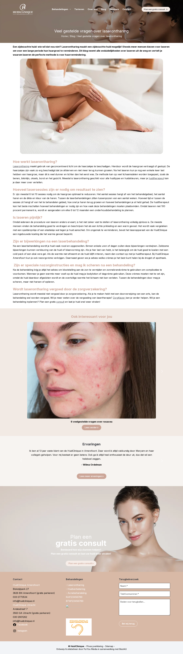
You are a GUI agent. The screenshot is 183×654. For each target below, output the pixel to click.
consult (60, 301)
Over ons (93, 9)
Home (64, 36)
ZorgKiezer (119, 297)
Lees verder (91, 427)
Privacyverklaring (94, 646)
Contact (127, 9)
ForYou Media (90, 649)
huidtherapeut (156, 178)
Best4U (123, 649)
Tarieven (79, 9)
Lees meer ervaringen (91, 476)
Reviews (114, 9)
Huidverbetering (76, 589)
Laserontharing (21, 166)
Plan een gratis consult (154, 9)
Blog (103, 9)
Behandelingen (60, 9)
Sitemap (109, 646)
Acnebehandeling (77, 593)
